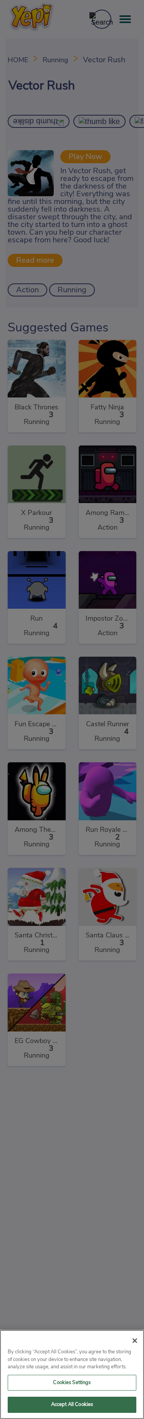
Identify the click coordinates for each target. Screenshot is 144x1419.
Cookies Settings (72, 1382)
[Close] (134, 1340)
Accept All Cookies (72, 1404)
